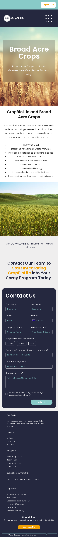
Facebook (11, 441)
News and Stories (14, 463)
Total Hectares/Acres (16, 361)
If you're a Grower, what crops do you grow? (27, 350)
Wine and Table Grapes (16, 494)
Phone (34, 315)
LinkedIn (10, 438)
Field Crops (11, 507)
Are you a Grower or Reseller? (20, 338)
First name (11, 304)
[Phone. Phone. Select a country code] (34, 320)
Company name (14, 327)
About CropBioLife (14, 456)
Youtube (10, 444)
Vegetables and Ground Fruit (18, 501)
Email (9, 315)
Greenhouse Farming (15, 510)
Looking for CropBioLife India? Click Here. (23, 479)
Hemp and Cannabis (15, 504)
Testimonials (12, 460)
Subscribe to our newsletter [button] (18, 473)
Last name (36, 304)
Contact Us (11, 466)
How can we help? (15, 373)
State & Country (39, 327)
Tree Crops (11, 497)
